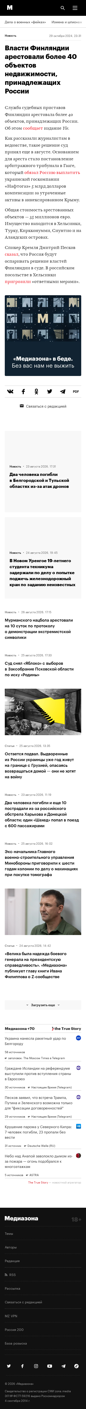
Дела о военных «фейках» (25, 21)
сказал (11, 255)
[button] (75, 8)
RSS (11, 1274)
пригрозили (18, 282)
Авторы (11, 1246)
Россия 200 (14, 1329)
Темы (9, 1233)
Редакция (12, 1260)
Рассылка (12, 1288)
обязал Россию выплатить (52, 173)
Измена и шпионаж (67, 21)
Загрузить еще (43, 1005)
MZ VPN (11, 1315)
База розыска (16, 1342)
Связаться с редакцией (46, 406)
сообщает (33, 129)
